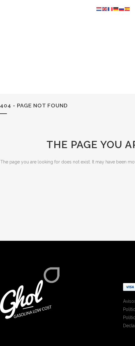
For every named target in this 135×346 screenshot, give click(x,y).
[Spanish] (127, 8)
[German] (116, 8)
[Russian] (122, 8)
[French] (110, 8)
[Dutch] (99, 8)
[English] (105, 8)
